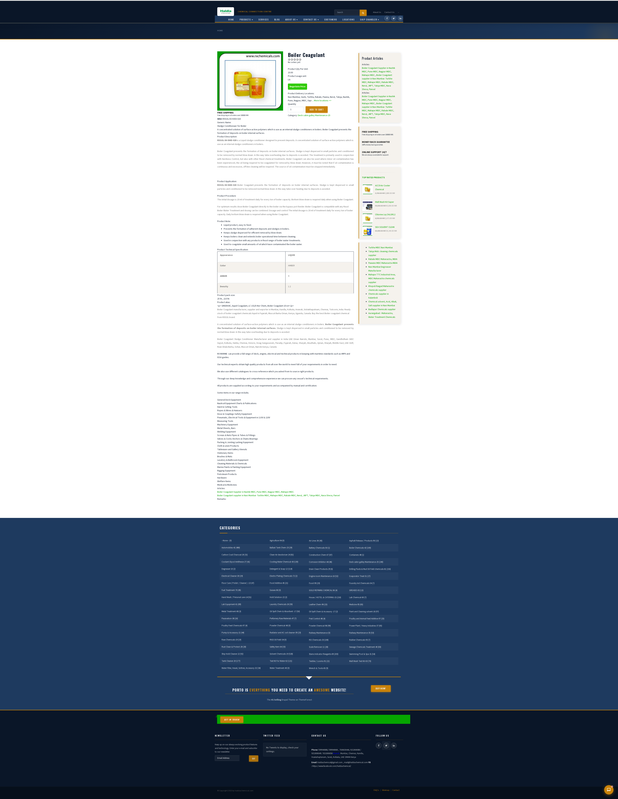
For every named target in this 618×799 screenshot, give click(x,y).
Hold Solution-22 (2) (278, 597)
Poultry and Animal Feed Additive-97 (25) (366, 618)
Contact (395, 790)
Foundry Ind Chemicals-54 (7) (362, 583)
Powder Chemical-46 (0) (280, 625)
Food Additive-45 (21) (279, 583)
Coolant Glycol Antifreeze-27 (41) (236, 561)
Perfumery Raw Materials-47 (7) (283, 618)
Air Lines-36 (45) (315, 540)
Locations (348, 19)
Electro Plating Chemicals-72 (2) (283, 576)
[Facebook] (386, 18)
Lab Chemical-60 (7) (357, 597)
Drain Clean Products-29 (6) (321, 569)
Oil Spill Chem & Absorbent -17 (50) (285, 611)
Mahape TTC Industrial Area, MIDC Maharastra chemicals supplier (382, 278)
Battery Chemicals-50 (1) (319, 547)
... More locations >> (321, 100)
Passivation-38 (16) (230, 618)
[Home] (227, 11)
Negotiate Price (297, 86)
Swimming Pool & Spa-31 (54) (362, 654)
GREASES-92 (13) (356, 590)
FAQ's (376, 790)
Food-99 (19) (314, 583)
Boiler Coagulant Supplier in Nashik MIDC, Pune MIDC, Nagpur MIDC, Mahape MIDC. (255, 492)
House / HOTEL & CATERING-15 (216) (325, 597)
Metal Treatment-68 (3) (231, 611)
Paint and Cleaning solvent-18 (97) (364, 611)
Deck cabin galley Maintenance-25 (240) (366, 562)
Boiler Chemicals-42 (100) (360, 547)
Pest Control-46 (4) (317, 618)
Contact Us (389, 12)
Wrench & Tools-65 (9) (318, 668)
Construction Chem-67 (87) (320, 554)
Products (245, 19)
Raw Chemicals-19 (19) (231, 639)
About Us (377, 12)
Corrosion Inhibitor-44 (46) (320, 562)
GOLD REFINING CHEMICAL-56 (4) (323, 590)
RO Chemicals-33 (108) (318, 639)
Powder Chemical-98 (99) (320, 625)
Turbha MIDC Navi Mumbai (380, 247)
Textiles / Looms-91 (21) (319, 661)
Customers (330, 19)
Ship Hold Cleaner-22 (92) (232, 653)
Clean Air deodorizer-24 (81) (282, 554)
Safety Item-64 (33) (278, 646)
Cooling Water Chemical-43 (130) (284, 561)
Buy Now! (381, 688)
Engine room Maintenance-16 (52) (323, 576)
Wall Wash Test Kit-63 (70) (360, 661)
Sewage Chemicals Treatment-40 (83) (365, 647)
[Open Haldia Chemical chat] (608, 789)
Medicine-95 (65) (356, 604)
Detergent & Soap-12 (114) (281, 568)
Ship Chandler (368, 19)
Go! (253, 758)
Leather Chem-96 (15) (318, 604)
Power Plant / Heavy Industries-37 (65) (365, 625)
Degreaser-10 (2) (228, 568)
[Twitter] (393, 18)
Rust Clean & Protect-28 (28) (234, 646)
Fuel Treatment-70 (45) (231, 590)
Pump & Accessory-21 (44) (233, 632)
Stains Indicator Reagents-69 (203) (323, 654)
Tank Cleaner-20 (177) (231, 661)
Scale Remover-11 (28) (318, 647)
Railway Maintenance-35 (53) (361, 632)
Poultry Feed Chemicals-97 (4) (234, 625)
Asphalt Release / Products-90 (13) (364, 540)
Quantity (292, 104)
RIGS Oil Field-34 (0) (278, 639)
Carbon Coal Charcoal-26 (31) (235, 554)
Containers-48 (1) (356, 554)
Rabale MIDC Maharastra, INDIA (382, 259)
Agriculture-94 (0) (277, 540)
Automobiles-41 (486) (231, 547)
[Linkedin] (400, 18)
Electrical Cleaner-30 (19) (232, 576)
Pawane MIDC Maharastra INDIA (383, 263)
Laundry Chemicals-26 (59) (281, 604)
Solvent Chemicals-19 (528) (281, 653)
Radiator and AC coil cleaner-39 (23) (285, 632)
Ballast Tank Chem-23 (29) (281, 547)
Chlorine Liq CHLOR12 (385, 214)
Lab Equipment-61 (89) (231, 604)
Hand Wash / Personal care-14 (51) (236, 597)
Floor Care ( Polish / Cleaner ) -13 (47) (238, 583)
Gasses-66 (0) (275, 590)
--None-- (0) (227, 540)
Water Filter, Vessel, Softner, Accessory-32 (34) (241, 668)
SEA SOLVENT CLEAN (384, 227)
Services (263, 19)
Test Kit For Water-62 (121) (281, 661)
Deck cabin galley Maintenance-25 (314, 115)
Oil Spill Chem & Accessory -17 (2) (323, 611)
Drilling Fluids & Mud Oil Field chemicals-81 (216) (370, 569)
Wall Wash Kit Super (384, 202)
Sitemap (385, 790)
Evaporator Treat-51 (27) (359, 576)
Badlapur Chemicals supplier (382, 309)
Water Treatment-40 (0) (280, 668)
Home (220, 30)
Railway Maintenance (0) (319, 632)
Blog (277, 19)
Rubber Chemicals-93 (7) (359, 639)
